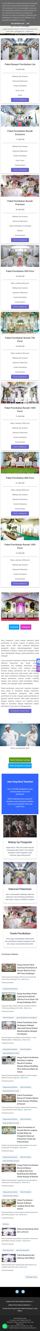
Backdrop (6, 1224)
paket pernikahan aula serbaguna (27, 1017)
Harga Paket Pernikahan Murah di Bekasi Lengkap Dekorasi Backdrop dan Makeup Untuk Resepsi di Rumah (27, 1171)
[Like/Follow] (17, 1292)
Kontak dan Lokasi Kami (20, 711)
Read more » (30, 31)
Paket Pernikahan (8, 1017)
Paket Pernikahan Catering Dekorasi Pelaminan (22, 1328)
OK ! (28, 24)
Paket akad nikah (8, 1250)
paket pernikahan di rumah (11, 1053)
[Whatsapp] (4, 1326)
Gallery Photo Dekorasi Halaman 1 (19, 1305)
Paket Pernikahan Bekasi (10, 1196)
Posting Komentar (8, 982)
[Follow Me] (23, 1292)
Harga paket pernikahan (10, 989)
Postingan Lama (31, 1277)
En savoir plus (17, 24)
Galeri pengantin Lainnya (20, 765)
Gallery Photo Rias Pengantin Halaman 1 (19, 1301)
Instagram (25, 627)
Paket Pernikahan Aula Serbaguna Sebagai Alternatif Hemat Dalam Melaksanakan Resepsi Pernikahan (27, 1028)
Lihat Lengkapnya (20, 100)
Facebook (14, 627)
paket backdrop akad (22, 1250)
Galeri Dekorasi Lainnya (20, 760)
